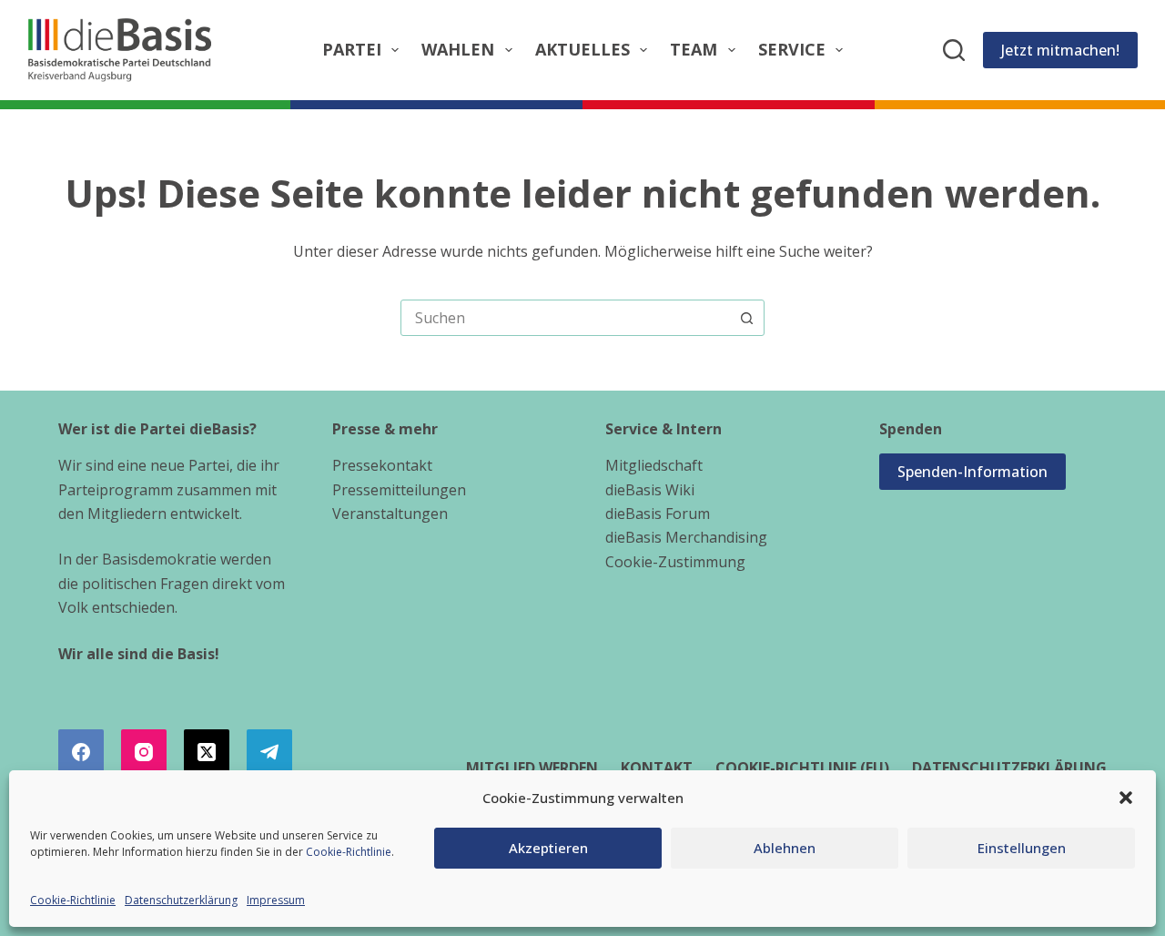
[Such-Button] (746, 317)
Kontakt (657, 768)
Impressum (276, 900)
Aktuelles (582, 49)
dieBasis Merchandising (686, 537)
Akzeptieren (548, 848)
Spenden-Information (972, 472)
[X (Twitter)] (206, 752)
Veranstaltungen (390, 514)
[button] (1126, 797)
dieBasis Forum (657, 514)
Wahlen (457, 49)
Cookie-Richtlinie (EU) (802, 768)
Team (693, 49)
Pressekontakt (382, 465)
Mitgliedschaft (654, 465)
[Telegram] (269, 752)
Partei (351, 49)
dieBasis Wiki (649, 490)
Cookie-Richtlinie (348, 852)
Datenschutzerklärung (181, 900)
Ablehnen (785, 848)
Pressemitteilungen (399, 490)
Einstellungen (1022, 848)
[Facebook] (81, 752)
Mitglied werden (532, 768)
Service (792, 49)
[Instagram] (144, 752)
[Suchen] (954, 50)
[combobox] (565, 318)
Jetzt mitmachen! (1060, 50)
